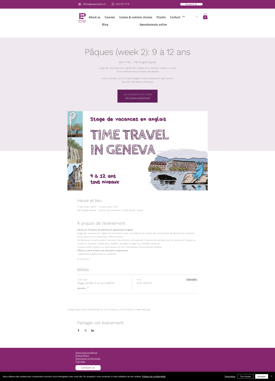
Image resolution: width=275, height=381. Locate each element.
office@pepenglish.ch (94, 4)
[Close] (271, 376)
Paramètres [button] (230, 376)
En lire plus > (84, 259)
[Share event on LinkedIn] (92, 330)
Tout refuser (245, 376)
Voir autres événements (137, 97)
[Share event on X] (85, 330)
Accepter (262, 376)
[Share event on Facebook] (78, 330)
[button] (110, 17)
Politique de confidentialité (154, 376)
